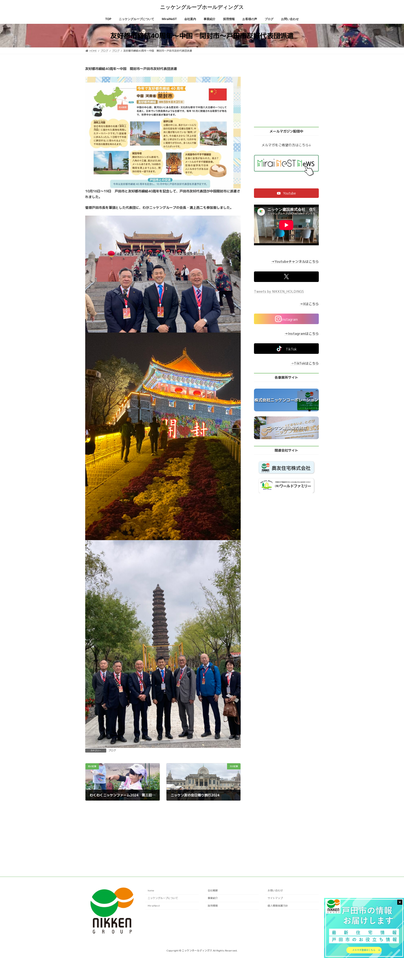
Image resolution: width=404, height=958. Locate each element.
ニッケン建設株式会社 (286, 428)
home (151, 890)
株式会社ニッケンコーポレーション (286, 400)
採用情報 (213, 905)
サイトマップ (275, 898)
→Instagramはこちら (301, 333)
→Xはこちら (309, 304)
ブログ (112, 750)
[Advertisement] (163, 831)
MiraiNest (154, 905)
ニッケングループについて (163, 898)
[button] (286, 193)
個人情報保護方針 (278, 905)
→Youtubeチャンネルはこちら (295, 261)
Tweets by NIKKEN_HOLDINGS (279, 291)
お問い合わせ (275, 890)
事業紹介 (213, 898)
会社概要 (213, 890)
